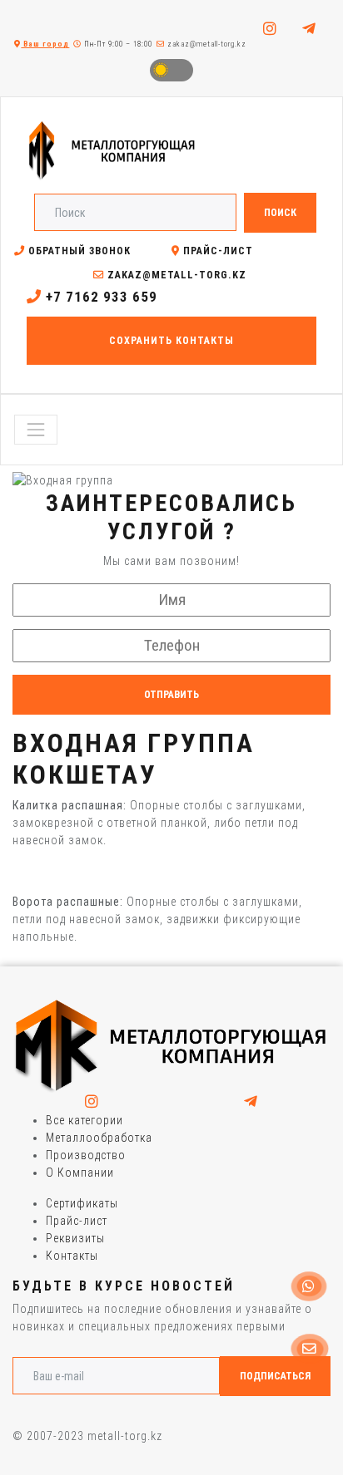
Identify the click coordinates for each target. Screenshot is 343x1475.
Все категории (84, 1120)
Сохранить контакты (171, 341)
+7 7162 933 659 (99, 296)
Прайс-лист (216, 251)
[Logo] (171, 1045)
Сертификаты (82, 1203)
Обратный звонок (78, 251)
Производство (86, 1155)
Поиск (280, 213)
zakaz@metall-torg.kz (205, 44)
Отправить (171, 695)
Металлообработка (99, 1137)
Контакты (72, 1255)
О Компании (80, 1172)
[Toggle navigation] (35, 430)
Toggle (171, 70)
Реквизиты (75, 1238)
